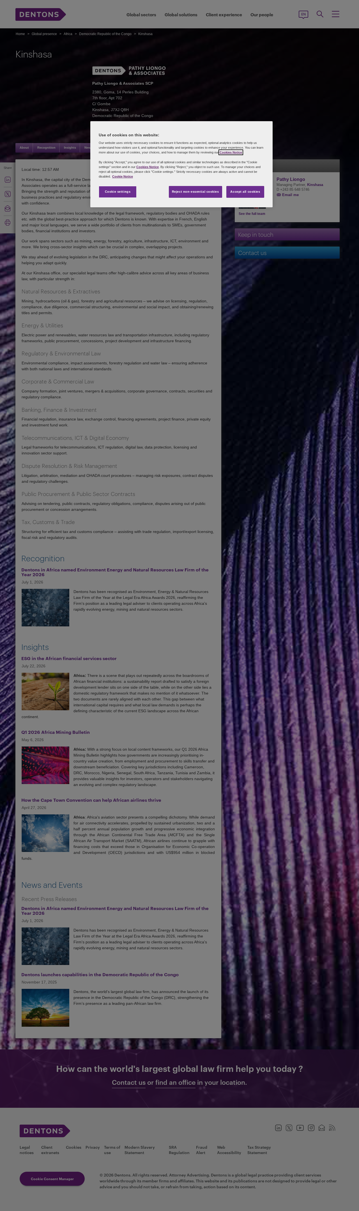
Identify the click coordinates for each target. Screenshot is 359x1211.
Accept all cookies (245, 191)
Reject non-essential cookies (195, 191)
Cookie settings (118, 191)
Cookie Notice (122, 176)
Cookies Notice (231, 152)
